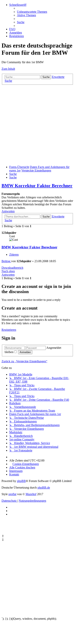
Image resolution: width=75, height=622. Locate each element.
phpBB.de (44, 487)
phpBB (21, 481)
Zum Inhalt (8, 68)
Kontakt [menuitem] (14, 474)
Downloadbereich (12, 267)
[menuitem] (32, 11)
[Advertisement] (37, 124)
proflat (12, 494)
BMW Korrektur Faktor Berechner (37, 185)
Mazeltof (31, 494)
